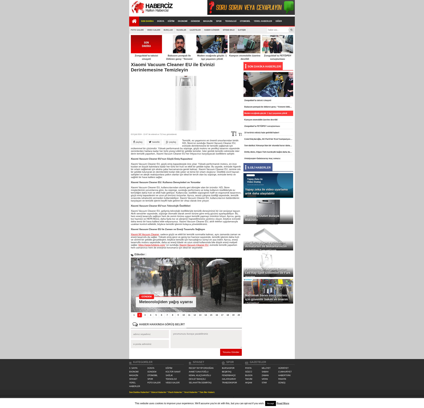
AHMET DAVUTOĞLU (199, 372)
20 (239, 315)
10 (184, 315)
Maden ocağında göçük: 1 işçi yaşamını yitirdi (212, 57)
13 (200, 315)
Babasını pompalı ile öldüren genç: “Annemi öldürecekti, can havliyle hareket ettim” (179, 60)
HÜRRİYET (283, 368)
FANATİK (282, 379)
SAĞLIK (169, 375)
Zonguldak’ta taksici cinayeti (146, 57)
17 (222, 315)
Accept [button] (270, 403)
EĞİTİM (171, 21)
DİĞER (279, 21)
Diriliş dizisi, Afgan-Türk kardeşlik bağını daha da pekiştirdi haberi (268, 152)
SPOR (219, 21)
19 (233, 315)
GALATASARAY (229, 379)
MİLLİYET (266, 368)
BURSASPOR (228, 368)
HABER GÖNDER (211, 30)
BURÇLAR (168, 30)
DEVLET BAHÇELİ (197, 379)
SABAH (265, 372)
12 (195, 315)
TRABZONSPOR (229, 383)
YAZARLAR (181, 30)
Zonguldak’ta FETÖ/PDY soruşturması (277, 57)
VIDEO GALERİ (153, 30)
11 (189, 315)
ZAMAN (265, 375)
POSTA (248, 368)
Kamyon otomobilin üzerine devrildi (244, 57)
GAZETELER (195, 30)
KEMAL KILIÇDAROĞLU (200, 375)
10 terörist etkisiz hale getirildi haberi (261, 132)
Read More (283, 403)
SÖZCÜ (248, 372)
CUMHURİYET (285, 372)
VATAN (265, 379)
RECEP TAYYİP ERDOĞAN (201, 368)
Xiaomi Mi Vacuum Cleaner (145, 234)
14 (206, 315)
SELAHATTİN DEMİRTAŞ (200, 383)
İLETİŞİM (242, 30)
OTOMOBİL (245, 21)
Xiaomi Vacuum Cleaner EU (193, 245)
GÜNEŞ (281, 383)
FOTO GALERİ (137, 30)
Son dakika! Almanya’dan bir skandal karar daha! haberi (268, 145)
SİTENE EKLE (229, 30)
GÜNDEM (195, 21)
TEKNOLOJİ (230, 21)
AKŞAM (248, 383)
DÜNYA (160, 21)
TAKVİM (248, 379)
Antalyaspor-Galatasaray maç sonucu (262, 158)
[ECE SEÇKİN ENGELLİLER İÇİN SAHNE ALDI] (186, 311)
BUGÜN (248, 375)
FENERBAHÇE (229, 375)
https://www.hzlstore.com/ (151, 245)
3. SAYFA (133, 368)
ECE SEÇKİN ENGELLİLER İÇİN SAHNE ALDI (181, 302)
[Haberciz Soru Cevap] (251, 14)
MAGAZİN (207, 21)
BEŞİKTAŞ (226, 372)
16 (217, 315)
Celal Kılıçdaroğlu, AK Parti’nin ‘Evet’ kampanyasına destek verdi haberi (268, 139)
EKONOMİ (182, 21)
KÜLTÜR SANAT (173, 372)
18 (228, 315)
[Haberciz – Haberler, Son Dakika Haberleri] (151, 14)
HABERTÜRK (284, 375)
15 (211, 315)
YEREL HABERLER (263, 21)
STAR (264, 383)
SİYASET (133, 379)
